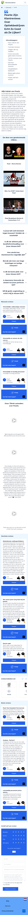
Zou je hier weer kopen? (14, 848)
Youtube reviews (14, 47)
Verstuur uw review (10, 889)
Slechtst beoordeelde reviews (12, 64)
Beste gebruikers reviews (14, 74)
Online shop (8, 7)
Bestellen (5, 832)
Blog (7, 901)
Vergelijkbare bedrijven (12, 70)
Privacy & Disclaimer (7, 911)
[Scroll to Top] (24, 911)
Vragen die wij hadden (13, 50)
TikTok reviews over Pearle (15, 59)
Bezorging (6, 843)
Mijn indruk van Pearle (13, 43)
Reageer (14, 321)
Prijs (4, 839)
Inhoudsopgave (11, 40)
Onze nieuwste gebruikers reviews (14, 55)
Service (5, 835)
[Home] (2, 7)
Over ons (7, 906)
